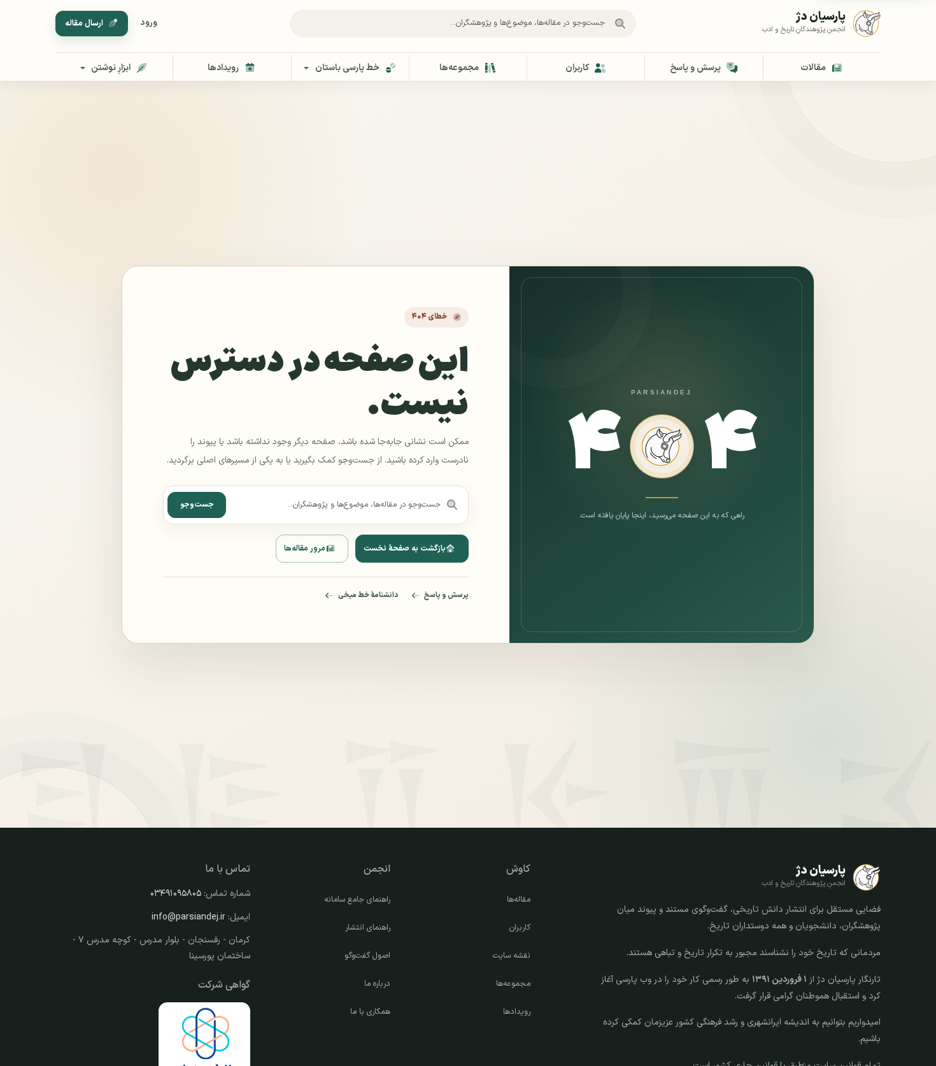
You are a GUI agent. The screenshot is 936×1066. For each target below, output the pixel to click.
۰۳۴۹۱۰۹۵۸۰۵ (175, 893)
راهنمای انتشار (367, 927)
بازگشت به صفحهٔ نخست (405, 548)
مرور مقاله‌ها (304, 548)
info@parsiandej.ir (188, 917)
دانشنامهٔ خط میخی (368, 595)
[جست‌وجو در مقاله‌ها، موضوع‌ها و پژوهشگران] (620, 24)
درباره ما (377, 984)
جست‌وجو (197, 504)
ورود (149, 23)
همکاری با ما (370, 1012)
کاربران (519, 927)
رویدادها (516, 1012)
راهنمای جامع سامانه (357, 899)
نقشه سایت (511, 956)
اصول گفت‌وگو (367, 956)
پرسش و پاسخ (446, 595)
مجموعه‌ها (513, 984)
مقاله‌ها (518, 899)
